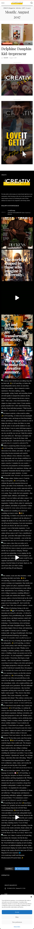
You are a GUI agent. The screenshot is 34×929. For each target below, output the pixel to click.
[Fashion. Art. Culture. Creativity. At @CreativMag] (17, 850)
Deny (17, 917)
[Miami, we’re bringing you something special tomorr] (17, 298)
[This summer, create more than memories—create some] (17, 590)
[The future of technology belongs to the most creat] (17, 622)
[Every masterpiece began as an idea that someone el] (17, 687)
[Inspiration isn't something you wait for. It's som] (17, 525)
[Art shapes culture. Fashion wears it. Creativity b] (17, 492)
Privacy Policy (17, 926)
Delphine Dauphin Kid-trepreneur (16, 51)
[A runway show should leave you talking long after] (17, 395)
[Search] (31, 3)
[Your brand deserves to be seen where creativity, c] (17, 233)
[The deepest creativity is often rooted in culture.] (17, 428)
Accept (17, 912)
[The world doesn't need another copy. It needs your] (17, 720)
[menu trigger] (3, 3)
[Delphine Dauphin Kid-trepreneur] (17, 34)
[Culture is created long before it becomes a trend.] (17, 460)
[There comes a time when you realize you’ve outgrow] (17, 557)
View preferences (17, 922)
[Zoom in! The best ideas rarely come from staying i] (17, 752)
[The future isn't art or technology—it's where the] (17, 330)
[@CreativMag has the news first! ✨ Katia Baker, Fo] (17, 817)
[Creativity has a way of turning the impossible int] (17, 655)
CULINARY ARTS (7, 43)
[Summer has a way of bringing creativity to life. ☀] (17, 363)
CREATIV (6, 57)
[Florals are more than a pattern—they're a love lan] (17, 785)
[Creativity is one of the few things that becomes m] (17, 265)
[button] (31, 897)
